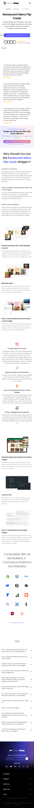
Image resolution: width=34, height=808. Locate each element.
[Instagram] (15, 766)
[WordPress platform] (17, 576)
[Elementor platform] (12, 613)
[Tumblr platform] (26, 604)
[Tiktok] (23, 766)
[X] (27, 766)
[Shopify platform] (8, 576)
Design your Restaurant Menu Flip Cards (17, 141)
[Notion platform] (17, 586)
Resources (6, 789)
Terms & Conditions (12, 798)
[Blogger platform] (26, 595)
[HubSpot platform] (22, 613)
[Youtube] (10, 766)
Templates (16, 9)
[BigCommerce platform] (17, 595)
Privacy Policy (23, 798)
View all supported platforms (16, 622)
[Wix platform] (26, 576)
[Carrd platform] (8, 604)
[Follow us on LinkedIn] (6, 766)
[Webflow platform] (8, 586)
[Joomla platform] (17, 604)
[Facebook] (19, 766)
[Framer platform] (8, 595)
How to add (25, 9)
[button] (27, 758)
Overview (8, 9)
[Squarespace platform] (26, 586)
